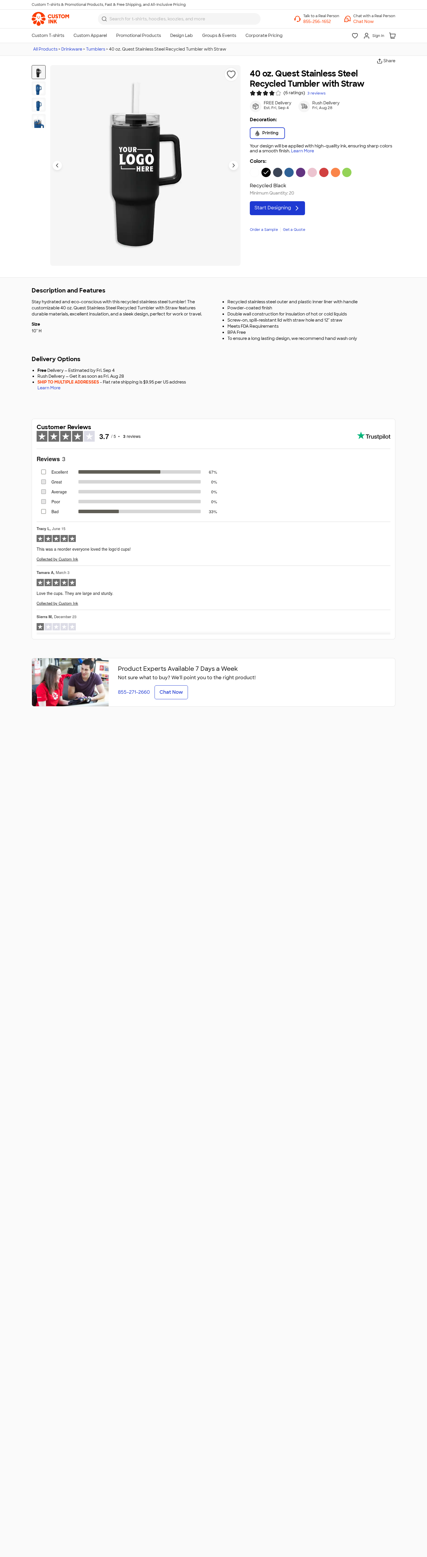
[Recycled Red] (324, 172)
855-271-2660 (134, 692)
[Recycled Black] (266, 172)
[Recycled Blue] (289, 172)
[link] (50, 19)
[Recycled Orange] (335, 172)
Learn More (302, 151)
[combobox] (179, 19)
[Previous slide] (57, 165)
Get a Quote (294, 229)
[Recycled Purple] (300, 172)
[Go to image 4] (39, 121)
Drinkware (71, 49)
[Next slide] (233, 165)
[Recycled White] (254, 172)
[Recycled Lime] (346, 172)
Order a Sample (264, 229)
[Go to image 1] (39, 72)
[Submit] (104, 19)
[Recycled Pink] (312, 172)
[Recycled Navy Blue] (277, 172)
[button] (374, 21)
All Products (45, 49)
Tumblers (95, 49)
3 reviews (316, 93)
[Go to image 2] (39, 88)
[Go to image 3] (39, 105)
